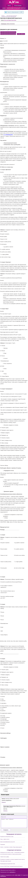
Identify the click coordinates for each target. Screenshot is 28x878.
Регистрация (17, 5)
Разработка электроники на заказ (6, 836)
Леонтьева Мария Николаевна (10, 20)
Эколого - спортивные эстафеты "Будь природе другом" (11, 847)
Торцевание (2, 844)
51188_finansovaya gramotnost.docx (8, 32)
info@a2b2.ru (12, 872)
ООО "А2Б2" (18, 875)
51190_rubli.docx (21, 34)
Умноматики (3, 876)
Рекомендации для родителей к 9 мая (7, 863)
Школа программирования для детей (7, 841)
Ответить (4, 802)
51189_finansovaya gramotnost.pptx (8, 34)
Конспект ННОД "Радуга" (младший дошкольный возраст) (11, 866)
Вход (9, 5)
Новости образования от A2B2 (15, 12)
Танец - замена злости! (4, 839)
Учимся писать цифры (4, 856)
